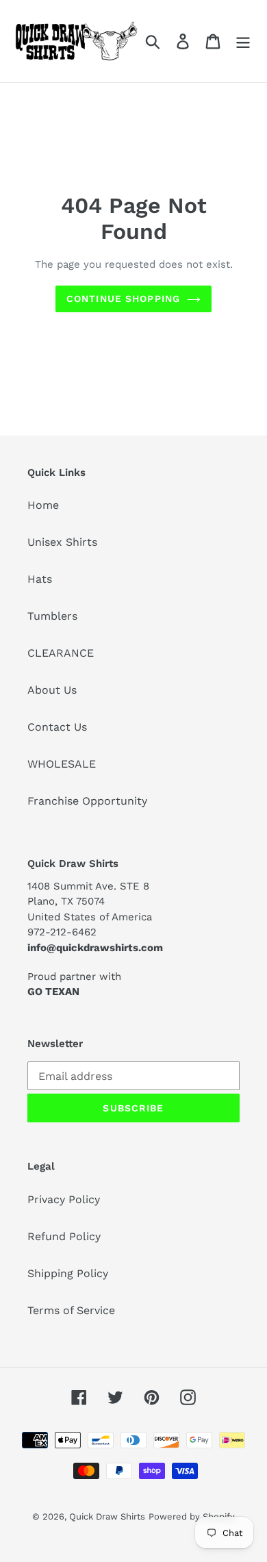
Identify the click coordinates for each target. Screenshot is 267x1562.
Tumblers (52, 615)
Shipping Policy (67, 1273)
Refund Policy (64, 1236)
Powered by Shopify (192, 1516)
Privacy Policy (63, 1199)
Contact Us (57, 726)
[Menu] (243, 41)
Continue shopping (123, 298)
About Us (52, 689)
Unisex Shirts (62, 542)
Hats (39, 578)
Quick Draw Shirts (107, 1516)
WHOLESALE (61, 763)
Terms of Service (71, 1310)
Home (43, 505)
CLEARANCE (60, 652)
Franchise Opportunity (87, 800)
